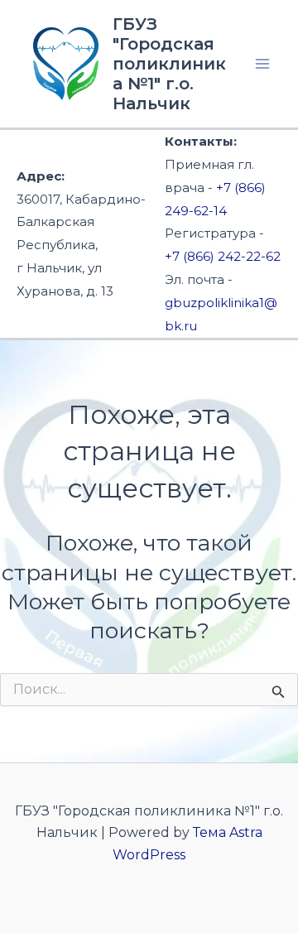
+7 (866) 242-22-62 (223, 256)
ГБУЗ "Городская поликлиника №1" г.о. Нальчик (169, 63)
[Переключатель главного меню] (263, 64)
